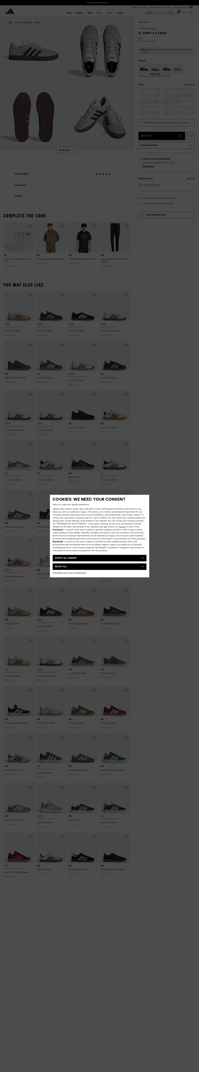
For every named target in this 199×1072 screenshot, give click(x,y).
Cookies (122, 527)
